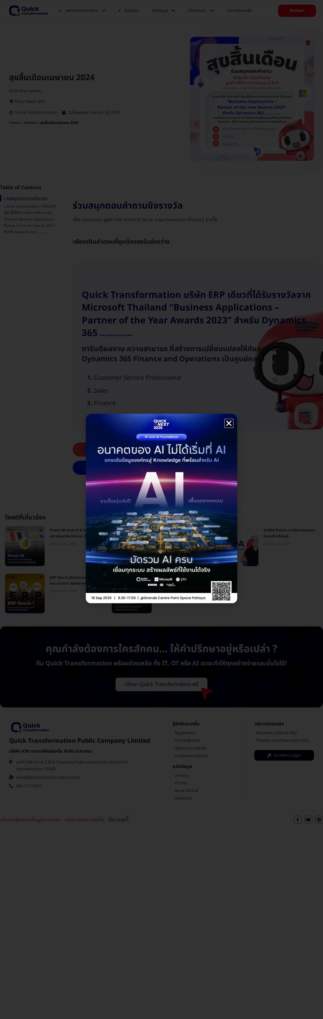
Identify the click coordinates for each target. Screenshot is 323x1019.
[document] (161, 509)
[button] (229, 423)
